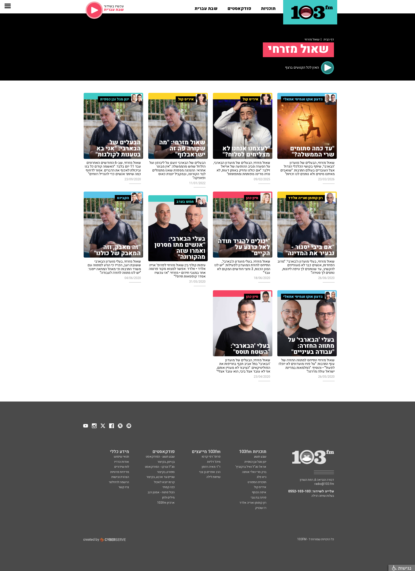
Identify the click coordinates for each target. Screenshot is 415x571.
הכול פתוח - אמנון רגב (161, 492)
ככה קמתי (169, 487)
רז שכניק (260, 508)
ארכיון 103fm (166, 502)
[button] (268, 7)
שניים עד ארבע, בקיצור (160, 477)
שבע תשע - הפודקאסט (160, 456)
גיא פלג (261, 477)
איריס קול (260, 487)
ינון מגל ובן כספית (255, 461)
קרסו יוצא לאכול (164, 482)
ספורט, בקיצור (166, 472)
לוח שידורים (121, 466)
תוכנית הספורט (257, 482)
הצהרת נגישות (120, 477)
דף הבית (329, 39)
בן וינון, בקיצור (166, 461)
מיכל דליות (213, 461)
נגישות (404, 567)
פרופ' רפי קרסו (211, 456)
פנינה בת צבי (258, 497)
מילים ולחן (168, 497)
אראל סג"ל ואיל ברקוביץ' (250, 466)
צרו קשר (123, 487)
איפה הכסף (259, 492)
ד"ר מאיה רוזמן (211, 466)
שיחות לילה (213, 477)
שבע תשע (260, 456)
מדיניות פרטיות (119, 472)
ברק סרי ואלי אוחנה (254, 472)
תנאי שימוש (121, 456)
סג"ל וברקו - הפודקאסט (160, 466)
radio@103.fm (324, 484)
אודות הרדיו (121, 461)
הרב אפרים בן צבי (209, 472)
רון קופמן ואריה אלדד (252, 502)
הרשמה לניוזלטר (119, 482)
